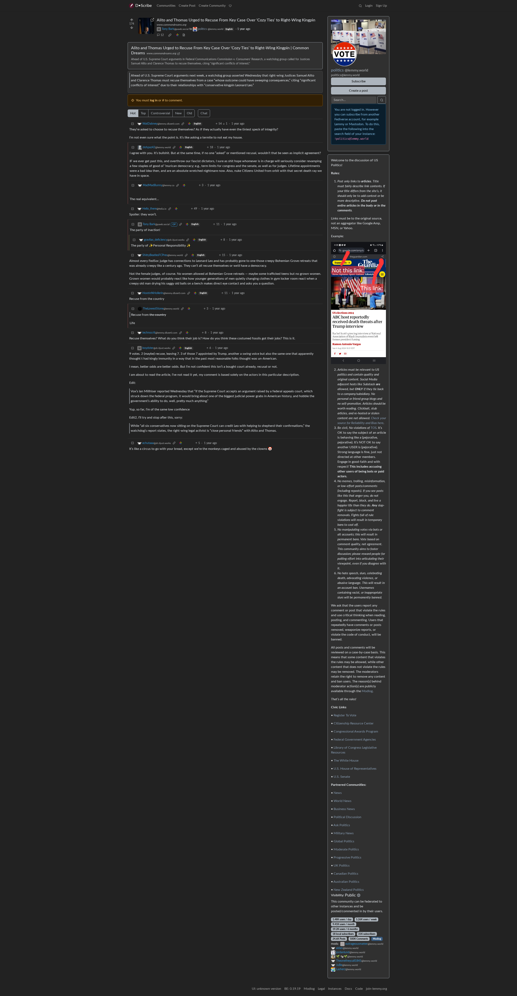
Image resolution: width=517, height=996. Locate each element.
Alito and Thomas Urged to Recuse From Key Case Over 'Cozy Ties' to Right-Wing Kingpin (236, 20)
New (178, 113)
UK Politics (342, 865)
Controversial (160, 113)
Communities (166, 5)
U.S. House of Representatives (355, 768)
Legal (321, 988)
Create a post (358, 90)
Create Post (187, 5)
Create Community (212, 5)
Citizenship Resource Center (354, 723)
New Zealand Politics (349, 889)
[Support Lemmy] (230, 6)
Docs (348, 988)
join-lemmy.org (376, 988)
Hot (133, 113)
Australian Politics (346, 881)
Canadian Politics (346, 873)
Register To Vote (345, 715)
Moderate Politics (346, 849)
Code (359, 988)
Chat (204, 113)
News (338, 792)
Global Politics (344, 841)
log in (154, 100)
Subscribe (359, 81)
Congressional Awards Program (356, 731)
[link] (170, 35)
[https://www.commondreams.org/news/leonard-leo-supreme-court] (146, 26)
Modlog (367, 691)
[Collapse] (132, 124)
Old (189, 113)
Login (369, 5)
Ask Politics (341, 825)
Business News (344, 809)
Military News (344, 833)
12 (162, 35)
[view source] (184, 35)
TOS (373, 427)
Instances (335, 988)
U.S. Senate (342, 776)
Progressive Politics (347, 857)
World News (342, 801)
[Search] (360, 6)
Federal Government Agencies (355, 739)
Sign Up (381, 5)
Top (143, 113)
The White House (346, 760)
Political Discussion (347, 817)
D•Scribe (143, 6)
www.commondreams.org (171, 24)
